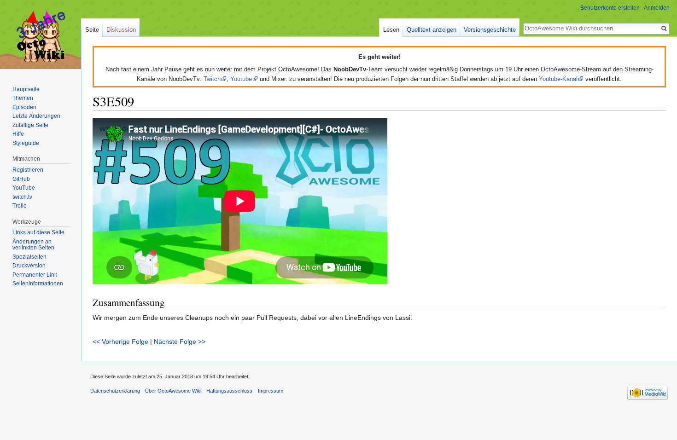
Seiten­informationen (37, 283)
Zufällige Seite (30, 125)
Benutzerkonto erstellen (610, 8)
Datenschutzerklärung (115, 391)
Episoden (24, 107)
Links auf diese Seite (38, 232)
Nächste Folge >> (179, 341)
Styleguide (25, 143)
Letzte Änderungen (36, 116)
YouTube (23, 188)
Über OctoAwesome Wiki (173, 391)
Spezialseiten (29, 257)
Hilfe (18, 134)
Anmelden (657, 8)
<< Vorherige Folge (120, 341)
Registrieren (27, 170)
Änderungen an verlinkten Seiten (33, 244)
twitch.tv (22, 197)
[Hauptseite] (40, 37)
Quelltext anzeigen (431, 29)
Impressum (270, 391)
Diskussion (121, 29)
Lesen (391, 29)
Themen (22, 98)
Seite (92, 29)
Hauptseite (26, 89)
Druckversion (29, 265)
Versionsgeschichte (490, 29)
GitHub (21, 179)
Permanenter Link (34, 275)
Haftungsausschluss (229, 391)
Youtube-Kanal (558, 78)
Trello (19, 206)
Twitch (212, 78)
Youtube (241, 78)
